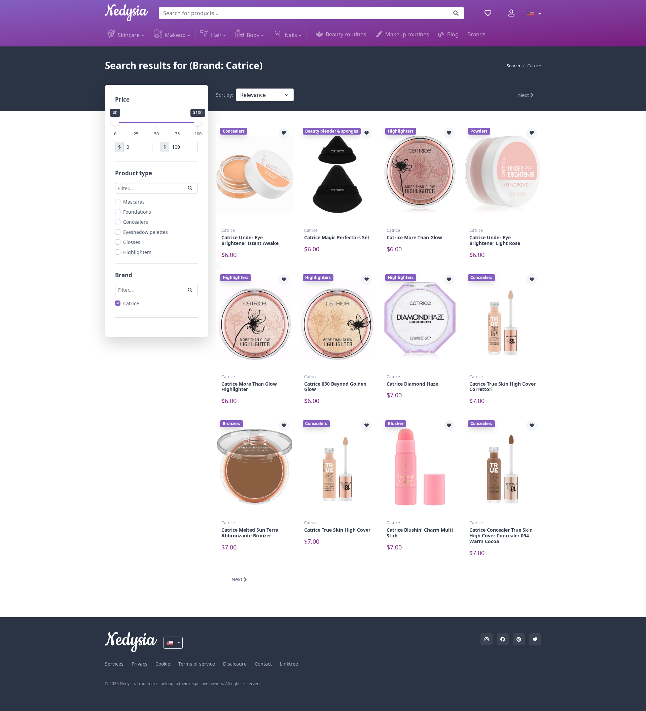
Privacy (139, 664)
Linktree (289, 664)
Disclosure (235, 664)
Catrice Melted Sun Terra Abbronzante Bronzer (249, 533)
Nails (291, 35)
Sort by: (224, 95)
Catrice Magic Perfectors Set (336, 237)
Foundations (137, 211)
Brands (476, 34)
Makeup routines (407, 34)
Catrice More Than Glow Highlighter (249, 387)
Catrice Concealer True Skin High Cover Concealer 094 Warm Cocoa (501, 535)
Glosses (131, 242)
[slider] (115, 122)
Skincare (129, 35)
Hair (216, 35)
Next (524, 95)
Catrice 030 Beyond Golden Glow (335, 387)
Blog (453, 34)
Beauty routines (346, 34)
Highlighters (137, 252)
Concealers (135, 221)
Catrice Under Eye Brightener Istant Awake (250, 240)
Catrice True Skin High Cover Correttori (502, 387)
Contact (263, 664)
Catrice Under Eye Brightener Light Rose (494, 240)
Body (253, 35)
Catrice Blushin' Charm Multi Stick (420, 533)
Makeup (175, 35)
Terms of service (196, 664)
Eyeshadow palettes (145, 231)
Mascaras (134, 201)
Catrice (131, 303)
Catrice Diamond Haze (412, 384)
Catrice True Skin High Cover (337, 530)
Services (114, 664)
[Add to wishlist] (284, 133)
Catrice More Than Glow (414, 237)
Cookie (162, 664)
